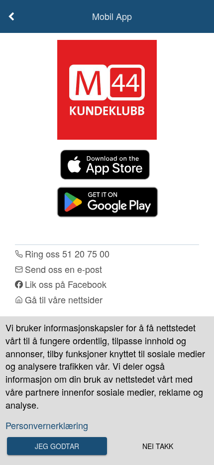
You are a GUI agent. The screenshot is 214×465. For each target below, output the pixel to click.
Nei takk (157, 446)
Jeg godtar (57, 446)
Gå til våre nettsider (64, 299)
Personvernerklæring (46, 425)
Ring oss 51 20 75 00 (67, 253)
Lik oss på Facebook (66, 284)
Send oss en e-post (63, 269)
